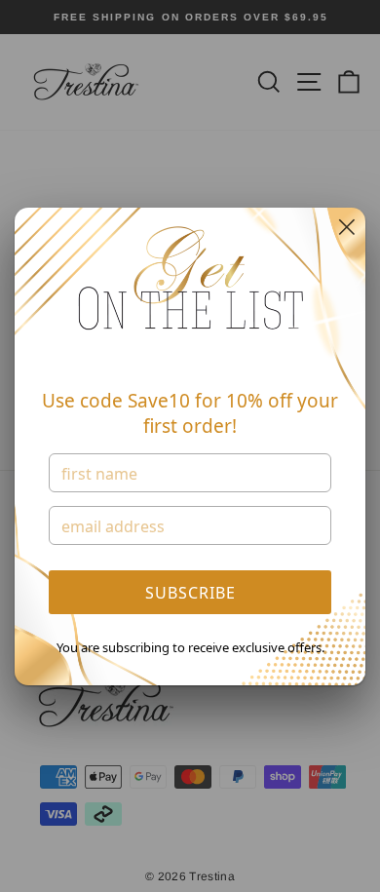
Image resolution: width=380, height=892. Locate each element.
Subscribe (190, 592)
